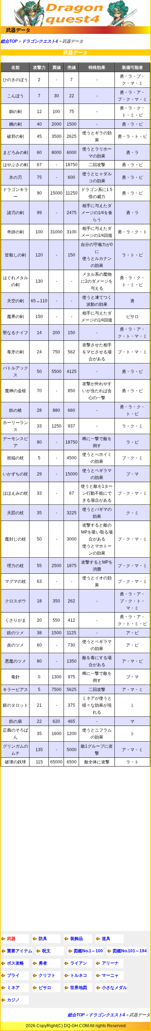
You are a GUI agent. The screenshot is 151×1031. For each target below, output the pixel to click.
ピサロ (45, 987)
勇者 (43, 963)
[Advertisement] (75, 849)
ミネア (13, 987)
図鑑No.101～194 (130, 950)
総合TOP (9, 41)
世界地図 (78, 987)
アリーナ (110, 963)
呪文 (46, 950)
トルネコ (78, 975)
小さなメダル (114, 987)
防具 (43, 938)
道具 (106, 938)
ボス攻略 (15, 963)
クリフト (47, 975)
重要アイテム (19, 950)
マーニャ (110, 975)
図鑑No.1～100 (88, 950)
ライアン (78, 963)
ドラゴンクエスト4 (40, 41)
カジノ (13, 999)
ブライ (13, 975)
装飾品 (76, 938)
